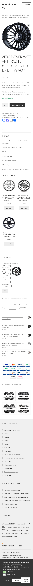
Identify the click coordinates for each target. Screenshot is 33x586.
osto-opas (23, 307)
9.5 (18, 524)
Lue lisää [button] (17, 569)
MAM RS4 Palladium (10, 507)
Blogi (6, 434)
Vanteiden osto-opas (11, 472)
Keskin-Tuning (5, 536)
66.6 (14, 527)
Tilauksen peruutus (10, 465)
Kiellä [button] (7, 580)
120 (11, 530)
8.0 (24, 117)
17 (24, 524)
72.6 (21, 527)
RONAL (14, 536)
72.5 (19, 527)
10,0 (20, 524)
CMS (26, 530)
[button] (28, 25)
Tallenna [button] (16, 580)
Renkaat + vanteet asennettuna (14, 458)
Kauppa (6, 444)
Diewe (8, 533)
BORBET (22, 530)
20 (3, 527)
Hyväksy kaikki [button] (25, 580)
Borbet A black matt (10, 504)
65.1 (9, 527)
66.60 (16, 527)
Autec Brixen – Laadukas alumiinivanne (16, 494)
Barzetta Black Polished (12, 490)
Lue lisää (8, 208)
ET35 (14, 534)
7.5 (10, 524)
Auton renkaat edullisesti (12, 545)
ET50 (27, 533)
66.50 (21, 117)
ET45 (27, 117)
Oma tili (7, 447)
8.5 (15, 524)
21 (4, 527)
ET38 (17, 533)
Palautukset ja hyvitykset (12, 454)
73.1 (24, 527)
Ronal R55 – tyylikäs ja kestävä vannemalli (17, 500)
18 (26, 524)
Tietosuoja (7, 461)
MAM (10, 536)
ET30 (11, 533)
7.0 (8, 524)
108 (29, 527)
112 (15, 117)
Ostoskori (7, 451)
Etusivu (6, 15)
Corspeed (4, 533)
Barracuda (15, 530)
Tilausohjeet (8, 468)
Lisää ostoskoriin (17, 105)
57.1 (7, 527)
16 (22, 524)
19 (17, 117)
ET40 (20, 533)
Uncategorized (14, 15)
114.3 (7, 530)
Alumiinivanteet (10, 5)
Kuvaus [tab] (4, 130)
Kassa (6, 440)
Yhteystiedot (8, 475)
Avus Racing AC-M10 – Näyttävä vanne (16, 497)
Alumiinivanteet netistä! (12, 430)
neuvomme (12, 309)
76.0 (27, 527)
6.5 (5, 524)
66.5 (11, 527)
